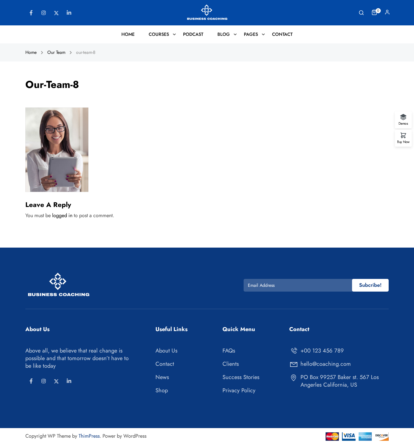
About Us (166, 351)
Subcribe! (370, 285)
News (162, 377)
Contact (282, 34)
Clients (230, 364)
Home (128, 34)
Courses (159, 34)
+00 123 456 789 (322, 350)
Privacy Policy (238, 390)
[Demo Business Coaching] (206, 12)
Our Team (56, 52)
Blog (223, 34)
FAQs (228, 351)
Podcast (193, 34)
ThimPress (89, 436)
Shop (161, 390)
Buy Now (403, 141)
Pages (251, 34)
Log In (387, 13)
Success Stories (240, 377)
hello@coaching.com (326, 364)
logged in (62, 215)
